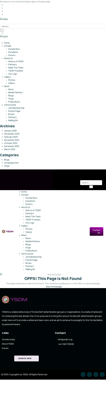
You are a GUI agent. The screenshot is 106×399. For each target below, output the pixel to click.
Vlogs (7, 165)
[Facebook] (89, 374)
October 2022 (10, 143)
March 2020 (9, 149)
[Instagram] (95, 374)
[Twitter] (83, 374)
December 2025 (12, 133)
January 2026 (10, 130)
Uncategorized (11, 162)
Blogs (7, 159)
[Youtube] (102, 374)
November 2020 (11, 146)
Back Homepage (54, 286)
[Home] (7, 231)
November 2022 (11, 140)
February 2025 (11, 136)
